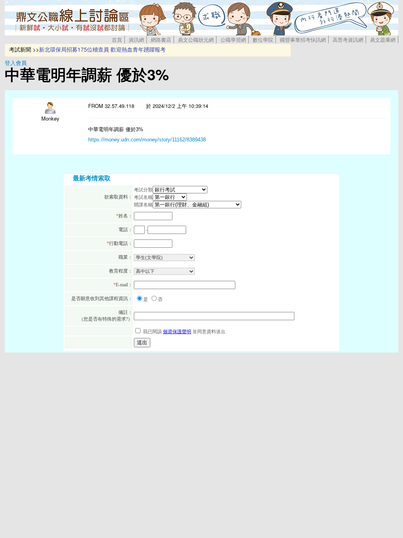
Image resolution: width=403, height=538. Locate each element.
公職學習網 (233, 39)
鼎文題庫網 (383, 39)
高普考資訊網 (348, 39)
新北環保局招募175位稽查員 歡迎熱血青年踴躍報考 (102, 49)
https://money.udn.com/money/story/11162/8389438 (147, 140)
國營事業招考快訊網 (303, 39)
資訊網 (136, 39)
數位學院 (263, 39)
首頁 (117, 39)
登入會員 (16, 63)
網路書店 (161, 39)
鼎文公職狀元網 (196, 39)
